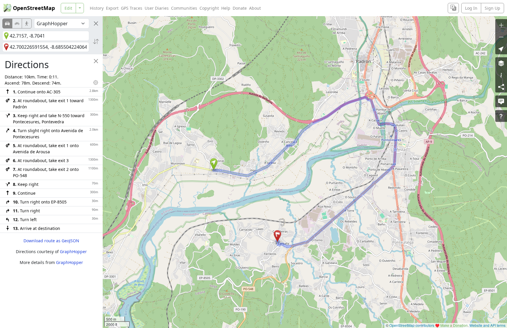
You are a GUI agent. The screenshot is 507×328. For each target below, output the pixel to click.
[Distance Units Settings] (95, 82)
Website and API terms (487, 325)
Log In (471, 8)
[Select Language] (453, 8)
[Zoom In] (501, 25)
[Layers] (501, 63)
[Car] (7, 23)
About (255, 8)
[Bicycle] (17, 23)
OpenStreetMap (34, 7)
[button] (213, 164)
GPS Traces (131, 8)
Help (225, 8)
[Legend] (501, 75)
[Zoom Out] (501, 37)
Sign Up (492, 8)
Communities (184, 8)
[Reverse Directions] (96, 41)
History (97, 8)
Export (112, 8)
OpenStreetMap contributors (411, 325)
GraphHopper (73, 251)
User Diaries (157, 8)
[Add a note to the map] (501, 101)
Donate (240, 8)
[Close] (96, 23)
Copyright (209, 8)
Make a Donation (454, 325)
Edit (68, 8)
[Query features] (501, 116)
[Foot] (27, 23)
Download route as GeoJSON (51, 240)
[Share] (501, 86)
